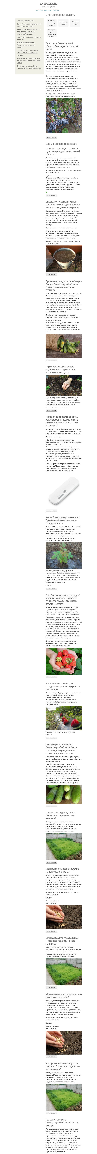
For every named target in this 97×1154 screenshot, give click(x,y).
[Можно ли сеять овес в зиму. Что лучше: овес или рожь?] (64, 917)
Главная (39, 10)
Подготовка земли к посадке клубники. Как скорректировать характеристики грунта (61, 369)
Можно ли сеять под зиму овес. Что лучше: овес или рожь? (64, 996)
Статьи (56, 10)
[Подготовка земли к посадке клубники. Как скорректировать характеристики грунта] (64, 385)
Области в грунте (75, 23)
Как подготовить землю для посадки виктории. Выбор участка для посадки (63, 686)
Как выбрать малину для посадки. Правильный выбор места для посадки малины (63, 520)
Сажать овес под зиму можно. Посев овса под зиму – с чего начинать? (61, 815)
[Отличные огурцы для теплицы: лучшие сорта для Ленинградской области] (64, 192)
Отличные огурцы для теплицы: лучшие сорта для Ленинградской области (63, 151)
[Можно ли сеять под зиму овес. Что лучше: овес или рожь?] (64, 1043)
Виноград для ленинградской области (52, 33)
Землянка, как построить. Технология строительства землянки (26, 45)
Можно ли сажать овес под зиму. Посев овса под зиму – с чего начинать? (62, 941)
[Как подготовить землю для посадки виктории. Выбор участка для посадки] (64, 718)
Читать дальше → (51, 137)
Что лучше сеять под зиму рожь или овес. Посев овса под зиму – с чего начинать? (63, 1066)
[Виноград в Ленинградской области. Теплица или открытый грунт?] (64, 115)
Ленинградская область (63, 23)
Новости (47, 10)
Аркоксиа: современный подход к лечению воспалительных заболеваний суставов (28, 32)
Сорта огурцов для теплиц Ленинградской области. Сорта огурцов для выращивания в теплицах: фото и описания (61, 749)
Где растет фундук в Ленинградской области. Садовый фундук (63, 1122)
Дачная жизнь (48, 3)
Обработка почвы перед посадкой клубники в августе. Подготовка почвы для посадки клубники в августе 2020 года (63, 599)
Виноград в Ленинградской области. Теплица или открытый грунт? (62, 46)
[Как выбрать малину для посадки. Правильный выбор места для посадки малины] (64, 555)
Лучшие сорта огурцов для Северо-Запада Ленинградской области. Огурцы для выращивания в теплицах (63, 285)
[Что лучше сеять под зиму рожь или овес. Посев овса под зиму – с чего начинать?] (64, 1097)
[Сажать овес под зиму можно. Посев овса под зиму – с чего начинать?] (64, 846)
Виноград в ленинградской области (52, 23)
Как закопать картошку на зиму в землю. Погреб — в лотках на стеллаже (28, 53)
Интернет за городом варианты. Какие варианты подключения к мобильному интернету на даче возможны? (62, 421)
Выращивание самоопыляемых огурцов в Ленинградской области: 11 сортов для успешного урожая (63, 204)
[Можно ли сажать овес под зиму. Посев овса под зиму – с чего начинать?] (64, 971)
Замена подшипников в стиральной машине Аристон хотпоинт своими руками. (29, 60)
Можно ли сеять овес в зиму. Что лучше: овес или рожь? (62, 870)
